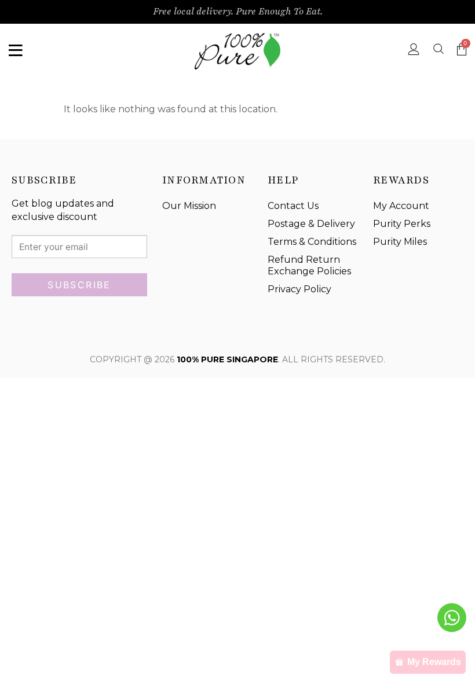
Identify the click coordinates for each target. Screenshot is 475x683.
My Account (401, 205)
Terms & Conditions (312, 241)
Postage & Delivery (311, 223)
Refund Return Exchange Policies (309, 265)
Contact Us (293, 205)
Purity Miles (400, 241)
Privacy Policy (299, 289)
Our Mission (189, 205)
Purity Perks (401, 223)
